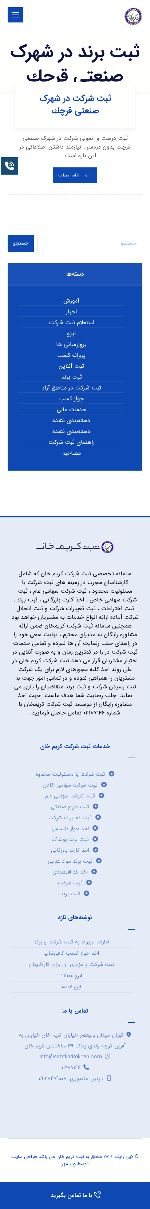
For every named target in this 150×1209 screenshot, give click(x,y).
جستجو (20, 243)
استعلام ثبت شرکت (71, 322)
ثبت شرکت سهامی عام (70, 796)
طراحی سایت (24, 1156)
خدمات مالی (71, 409)
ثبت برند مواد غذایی (70, 861)
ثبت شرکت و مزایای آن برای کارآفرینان (71, 964)
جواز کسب (71, 399)
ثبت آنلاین (71, 366)
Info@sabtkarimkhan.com (71, 1056)
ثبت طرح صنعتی (70, 806)
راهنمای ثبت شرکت (71, 442)
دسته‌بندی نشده (71, 420)
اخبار (71, 312)
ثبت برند (71, 377)
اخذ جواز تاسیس (70, 828)
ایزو (71, 333)
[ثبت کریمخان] (133, 16)
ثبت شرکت (70, 883)
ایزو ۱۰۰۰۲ (71, 987)
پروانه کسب (71, 355)
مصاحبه (71, 453)
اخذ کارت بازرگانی (70, 850)
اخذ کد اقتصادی (70, 872)
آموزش (71, 301)
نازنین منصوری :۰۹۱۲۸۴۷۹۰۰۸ (71, 1078)
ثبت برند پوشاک (70, 839)
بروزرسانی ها (71, 344)
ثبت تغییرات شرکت (70, 817)
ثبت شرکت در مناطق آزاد (71, 388)
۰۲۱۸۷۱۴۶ (70, 1067)
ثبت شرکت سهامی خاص (70, 785)
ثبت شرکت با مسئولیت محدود (70, 774)
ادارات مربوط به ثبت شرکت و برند (71, 942)
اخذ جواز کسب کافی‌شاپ (71, 953)
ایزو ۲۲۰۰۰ (71, 975)
